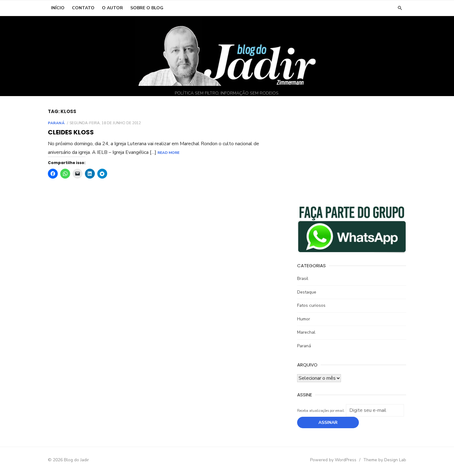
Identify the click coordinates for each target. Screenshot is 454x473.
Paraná (56, 122)
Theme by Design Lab (384, 460)
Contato (83, 8)
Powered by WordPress (333, 460)
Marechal (306, 332)
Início (58, 8)
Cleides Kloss (71, 132)
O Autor (112, 8)
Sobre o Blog (146, 8)
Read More (168, 152)
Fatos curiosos (311, 305)
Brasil (302, 278)
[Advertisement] (351, 151)
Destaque (306, 292)
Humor (303, 319)
